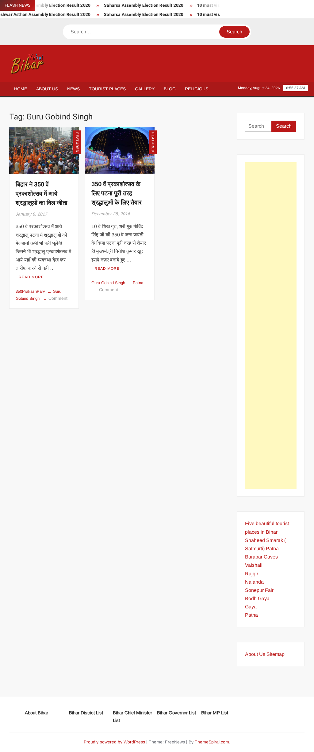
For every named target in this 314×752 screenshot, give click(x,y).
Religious (196, 88)
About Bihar (36, 712)
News (73, 88)
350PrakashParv (30, 291)
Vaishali (253, 565)
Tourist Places (107, 88)
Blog (170, 88)
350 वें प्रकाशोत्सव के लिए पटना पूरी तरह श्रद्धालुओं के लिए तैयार (116, 193)
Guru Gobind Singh (108, 282)
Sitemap (275, 654)
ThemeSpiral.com (212, 741)
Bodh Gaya (257, 598)
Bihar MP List (214, 712)
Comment (57, 298)
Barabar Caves (261, 556)
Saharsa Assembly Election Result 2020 (136, 5)
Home (20, 88)
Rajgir (251, 573)
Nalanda (254, 582)
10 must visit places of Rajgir (219, 5)
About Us (47, 88)
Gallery (145, 88)
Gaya (251, 606)
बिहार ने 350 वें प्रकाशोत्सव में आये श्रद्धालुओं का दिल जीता (41, 193)
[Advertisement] (271, 325)
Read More (31, 277)
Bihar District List (86, 712)
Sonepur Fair (259, 590)
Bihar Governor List (176, 712)
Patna (138, 282)
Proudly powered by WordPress (114, 741)
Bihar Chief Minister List (132, 716)
